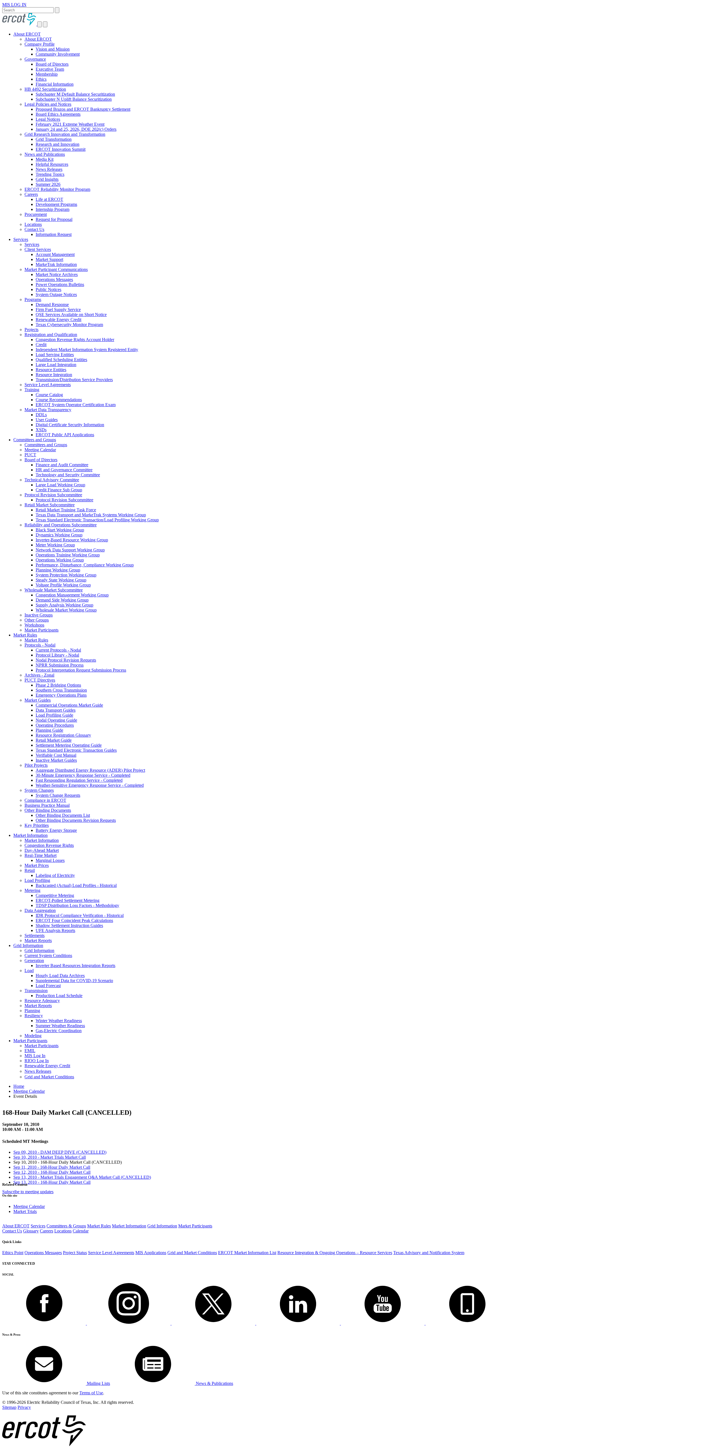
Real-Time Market (41, 855)
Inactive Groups (39, 615)
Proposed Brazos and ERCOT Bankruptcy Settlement (83, 109)
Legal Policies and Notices (48, 104)
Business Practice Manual (47, 805)
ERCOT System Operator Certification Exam (76, 404)
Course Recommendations (59, 399)
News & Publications (214, 1383)
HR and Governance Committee (64, 469)
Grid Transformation (54, 139)
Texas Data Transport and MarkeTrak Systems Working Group (91, 514)
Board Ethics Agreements (58, 114)
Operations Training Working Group (68, 555)
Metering (32, 890)
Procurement (36, 214)
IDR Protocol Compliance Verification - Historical (80, 915)
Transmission (36, 990)
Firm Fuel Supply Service (58, 309)
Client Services (38, 249)
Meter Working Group (55, 544)
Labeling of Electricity (55, 875)
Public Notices (48, 289)
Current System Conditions (48, 955)
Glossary (31, 1231)
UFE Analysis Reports (55, 930)
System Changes (39, 790)
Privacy (24, 1407)
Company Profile (40, 44)
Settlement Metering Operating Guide (69, 745)
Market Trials (25, 1211)
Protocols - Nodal (40, 645)
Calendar (81, 1231)
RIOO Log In (37, 1060)
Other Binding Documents (48, 810)
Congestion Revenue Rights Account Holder (75, 339)
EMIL (30, 1050)
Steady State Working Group (61, 580)
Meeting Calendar (40, 449)
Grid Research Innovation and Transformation (65, 134)
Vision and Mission (53, 49)
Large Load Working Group (60, 484)
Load (29, 970)
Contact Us (34, 229)
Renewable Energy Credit (58, 319)
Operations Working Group (60, 560)
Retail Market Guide (54, 740)
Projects (31, 329)
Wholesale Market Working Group (66, 610)
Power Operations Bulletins (60, 284)
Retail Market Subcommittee (50, 504)
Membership (47, 74)
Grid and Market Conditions (49, 1076)
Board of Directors (52, 64)
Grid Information (28, 945)
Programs (33, 299)
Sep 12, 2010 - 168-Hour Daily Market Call (52, 1172)
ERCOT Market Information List (247, 1252)
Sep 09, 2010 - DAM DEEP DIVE (59, 1152)
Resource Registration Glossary (63, 735)
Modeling (33, 1035)
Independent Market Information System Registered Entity (87, 349)
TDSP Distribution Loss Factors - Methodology (77, 905)
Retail (30, 870)
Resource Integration (54, 374)
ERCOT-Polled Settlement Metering (67, 900)
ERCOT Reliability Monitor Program (57, 189)
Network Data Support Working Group (70, 550)
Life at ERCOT (49, 199)
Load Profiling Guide (54, 715)
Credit (41, 344)
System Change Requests (58, 795)
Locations (33, 224)
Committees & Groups (66, 1226)
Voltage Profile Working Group (63, 585)
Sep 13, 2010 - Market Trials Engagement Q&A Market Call (82, 1177)
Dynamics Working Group (59, 534)
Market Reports (38, 940)
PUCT (30, 454)
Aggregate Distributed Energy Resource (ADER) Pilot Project (90, 770)
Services (20, 239)
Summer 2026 (48, 184)
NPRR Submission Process (60, 665)
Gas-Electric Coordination (59, 1030)
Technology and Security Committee (68, 474)
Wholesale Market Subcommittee (54, 590)
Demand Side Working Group (62, 600)
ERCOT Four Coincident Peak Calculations (74, 920)
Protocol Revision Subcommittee (53, 494)
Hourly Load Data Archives (60, 975)
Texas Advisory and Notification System (428, 1252)
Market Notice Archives (57, 274)
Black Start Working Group (60, 529)
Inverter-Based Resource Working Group (72, 539)
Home (18, 1086)
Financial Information (55, 84)
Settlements (35, 935)
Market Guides (38, 700)
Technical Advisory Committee (52, 479)
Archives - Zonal (39, 675)
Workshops (34, 625)
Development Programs (56, 204)
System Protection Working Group (66, 575)
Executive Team (50, 69)
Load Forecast (48, 985)
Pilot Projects (36, 765)
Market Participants (41, 630)
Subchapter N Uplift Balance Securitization (74, 99)
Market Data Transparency (48, 409)
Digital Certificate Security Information (70, 424)
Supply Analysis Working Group (64, 605)
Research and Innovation (57, 144)
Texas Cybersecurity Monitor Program (69, 324)
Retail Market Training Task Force (66, 509)
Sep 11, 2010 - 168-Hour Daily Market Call (51, 1167)
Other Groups (37, 620)
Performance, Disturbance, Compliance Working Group (85, 565)
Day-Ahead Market (42, 850)
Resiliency (34, 1015)
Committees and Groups (34, 439)
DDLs (41, 414)
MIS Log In (35, 1055)
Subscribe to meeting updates (27, 1191)
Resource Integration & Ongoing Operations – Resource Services (334, 1252)
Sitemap (9, 1407)
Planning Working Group (58, 570)
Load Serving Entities (55, 354)
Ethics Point (12, 1252)
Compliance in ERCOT (45, 800)
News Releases (49, 169)
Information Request (54, 234)
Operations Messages (54, 279)
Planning (32, 1010)
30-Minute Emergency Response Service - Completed (83, 775)
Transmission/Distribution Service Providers (74, 379)
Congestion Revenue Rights (49, 845)
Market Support (49, 259)
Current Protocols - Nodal (58, 650)
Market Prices (37, 865)
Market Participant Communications (56, 269)
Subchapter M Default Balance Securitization (75, 94)
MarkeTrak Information (56, 264)
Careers (31, 194)
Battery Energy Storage (56, 830)
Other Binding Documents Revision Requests (76, 820)
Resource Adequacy (42, 1000)
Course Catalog (49, 394)
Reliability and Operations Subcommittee (61, 524)
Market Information (30, 835)
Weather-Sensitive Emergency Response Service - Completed (90, 785)
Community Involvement (58, 54)
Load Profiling (37, 880)
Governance (35, 59)
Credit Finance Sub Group (59, 489)
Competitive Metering (55, 895)
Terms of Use (91, 1392)
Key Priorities (37, 825)
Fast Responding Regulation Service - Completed (79, 780)
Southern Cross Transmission (61, 690)
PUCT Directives (40, 680)
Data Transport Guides (55, 710)
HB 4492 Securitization (45, 89)
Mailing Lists (98, 1383)
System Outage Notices (56, 294)
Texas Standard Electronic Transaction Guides (76, 750)
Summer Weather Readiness (60, 1025)
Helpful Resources (52, 164)
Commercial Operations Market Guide (69, 705)
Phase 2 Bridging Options (58, 685)
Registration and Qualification (51, 334)
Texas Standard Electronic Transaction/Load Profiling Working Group (97, 519)
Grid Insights (47, 179)
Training (32, 389)
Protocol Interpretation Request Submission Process (81, 670)
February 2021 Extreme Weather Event (70, 124)
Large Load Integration (56, 364)
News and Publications (45, 154)
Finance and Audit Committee (62, 464)
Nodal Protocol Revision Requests (66, 660)
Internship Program (52, 209)
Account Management (55, 254)
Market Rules (25, 635)
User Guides (47, 419)
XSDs (41, 429)
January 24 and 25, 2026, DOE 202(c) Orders (76, 129)
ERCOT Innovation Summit (61, 149)
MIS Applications (150, 1252)
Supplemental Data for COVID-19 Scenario (74, 980)
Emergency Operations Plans (61, 695)
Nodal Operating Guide (56, 720)
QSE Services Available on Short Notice (71, 314)
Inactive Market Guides (56, 760)
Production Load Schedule (59, 995)
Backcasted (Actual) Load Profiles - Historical (76, 885)
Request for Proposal (54, 219)
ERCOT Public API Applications (65, 434)
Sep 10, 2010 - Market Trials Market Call (49, 1157)
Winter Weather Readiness (59, 1020)
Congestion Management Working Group (72, 595)
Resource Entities (51, 369)
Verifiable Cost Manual (56, 755)
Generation (34, 960)
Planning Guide (49, 730)
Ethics (41, 79)
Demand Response (52, 304)
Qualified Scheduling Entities (61, 359)
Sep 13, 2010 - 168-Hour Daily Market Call (52, 1182)
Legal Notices (48, 119)
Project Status (75, 1252)
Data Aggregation (40, 910)
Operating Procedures (55, 725)
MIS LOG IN (14, 4)
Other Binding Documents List (63, 815)
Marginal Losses (50, 860)
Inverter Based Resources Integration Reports (75, 965)
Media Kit (44, 159)
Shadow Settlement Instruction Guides (69, 925)
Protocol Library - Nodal (57, 655)
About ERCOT (27, 34)
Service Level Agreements (48, 384)
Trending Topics (50, 174)
